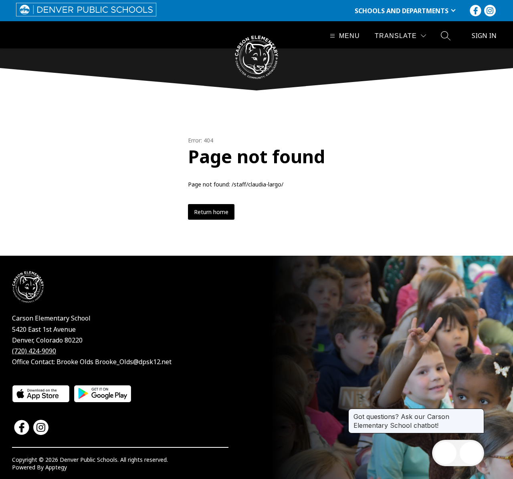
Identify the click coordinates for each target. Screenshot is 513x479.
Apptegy (56, 467)
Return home (211, 212)
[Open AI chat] (471, 453)
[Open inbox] (445, 453)
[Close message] (477, 412)
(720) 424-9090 (34, 351)
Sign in (484, 35)
